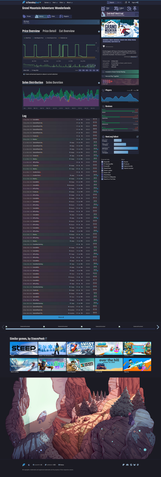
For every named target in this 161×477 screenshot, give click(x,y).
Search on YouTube (109, 179)
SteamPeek (107, 168)
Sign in (134, 2)
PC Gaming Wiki (108, 164)
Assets (126, 162)
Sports (111, 40)
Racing (134, 40)
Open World (114, 41)
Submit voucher (128, 168)
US (38, 465)
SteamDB (106, 162)
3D (119, 41)
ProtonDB (106, 166)
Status (62, 465)
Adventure (116, 40)
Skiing (129, 40)
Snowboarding (107, 41)
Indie (126, 40)
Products (126, 164)
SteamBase (107, 175)
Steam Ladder (108, 170)
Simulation (106, 40)
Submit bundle (128, 166)
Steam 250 (107, 172)
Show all (61, 317)
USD (51, 465)
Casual (122, 40)
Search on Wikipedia (110, 177)
